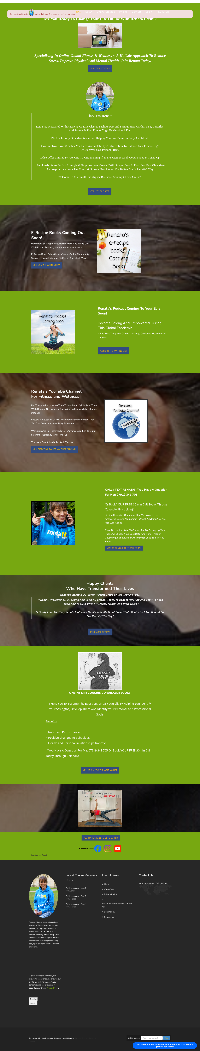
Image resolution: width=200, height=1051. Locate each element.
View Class (109, 889)
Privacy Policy (52, 988)
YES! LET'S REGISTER (100, 68)
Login (149, 12)
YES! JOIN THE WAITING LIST (46, 265)
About (88, 12)
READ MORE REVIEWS (100, 632)
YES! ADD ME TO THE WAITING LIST (100, 770)
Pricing (123, 12)
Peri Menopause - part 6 (76, 888)
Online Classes (106, 12)
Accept (33, 1003)
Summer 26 (109, 911)
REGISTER (163, 12)
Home (77, 12)
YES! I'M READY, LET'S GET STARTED (100, 837)
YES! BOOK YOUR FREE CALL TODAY (124, 548)
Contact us (109, 917)
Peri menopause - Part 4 (76, 904)
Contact (136, 12)
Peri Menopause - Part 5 (76, 896)
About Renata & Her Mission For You (117, 905)
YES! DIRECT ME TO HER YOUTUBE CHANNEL (54, 449)
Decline (33, 999)
